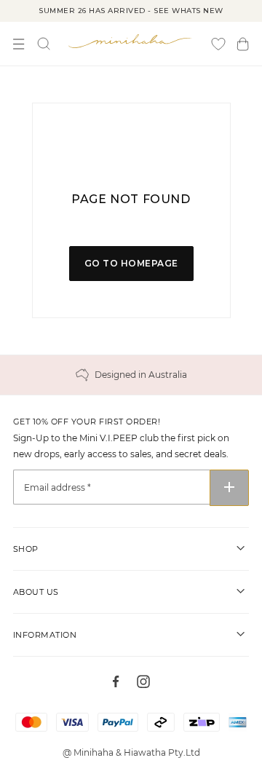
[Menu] (19, 44)
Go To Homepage (131, 263)
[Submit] (229, 488)
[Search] (43, 43)
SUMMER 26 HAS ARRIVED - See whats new (131, 10)
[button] (243, 44)
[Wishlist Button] (218, 44)
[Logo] (131, 41)
